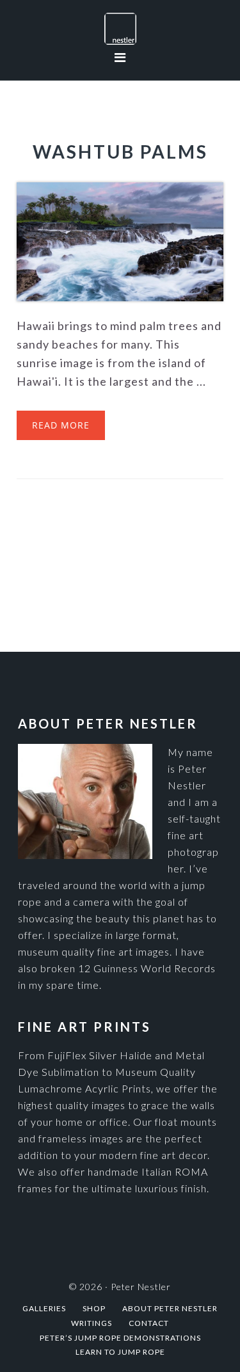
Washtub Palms (120, 151)
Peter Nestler (120, 29)
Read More (61, 425)
